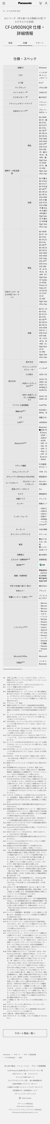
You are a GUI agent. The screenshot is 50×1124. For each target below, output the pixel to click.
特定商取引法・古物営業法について (25, 1090)
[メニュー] (4, 3)
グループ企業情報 (39, 1066)
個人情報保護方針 (36, 1080)
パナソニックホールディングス (25, 1094)
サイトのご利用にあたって (25, 1077)
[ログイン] (46, 3)
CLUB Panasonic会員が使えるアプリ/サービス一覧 (25, 1070)
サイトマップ (32, 1074)
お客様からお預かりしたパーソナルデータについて (25, 1087)
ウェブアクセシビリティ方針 (18, 1080)
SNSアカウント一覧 (19, 1074)
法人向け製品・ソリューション (16, 1066)
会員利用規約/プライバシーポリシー (25, 1084)
